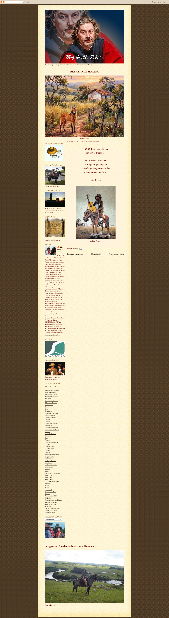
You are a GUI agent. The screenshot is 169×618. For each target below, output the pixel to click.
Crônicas (47, 419)
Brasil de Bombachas (51, 401)
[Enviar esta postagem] (80, 248)
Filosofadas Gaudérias (51, 442)
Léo (61, 247)
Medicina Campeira (51, 465)
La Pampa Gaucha (50, 461)
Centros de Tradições (51, 413)
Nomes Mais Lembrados (52, 473)
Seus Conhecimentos (51, 504)
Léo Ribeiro (48, 463)
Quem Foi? (48, 490)
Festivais (47, 440)
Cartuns (47, 407)
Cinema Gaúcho (50, 415)
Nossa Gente (48, 475)
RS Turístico (48, 498)
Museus (47, 469)
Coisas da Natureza (50, 417)
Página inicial (96, 254)
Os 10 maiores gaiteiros (52, 481)
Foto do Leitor (49, 446)
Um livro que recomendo (52, 508)
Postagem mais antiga (116, 254)
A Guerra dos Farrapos (52, 390)
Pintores (47, 483)
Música (47, 471)
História (47, 452)
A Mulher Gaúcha (50, 392)
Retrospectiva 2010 (51, 496)
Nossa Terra (48, 477)
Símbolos (48, 506)
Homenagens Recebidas (52, 454)
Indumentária (49, 459)
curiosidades (48, 426)
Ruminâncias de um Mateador (54, 500)
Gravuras (47, 450)
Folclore (47, 444)
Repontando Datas (50, 492)
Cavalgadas (48, 411)
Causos (47, 409)
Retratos (47, 494)
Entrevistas (48, 436)
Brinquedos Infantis (51, 403)
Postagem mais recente (75, 254)
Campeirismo (49, 405)
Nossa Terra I (49, 479)
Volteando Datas (50, 512)
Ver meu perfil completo (52, 335)
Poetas (47, 488)
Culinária (47, 421)
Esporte (47, 438)
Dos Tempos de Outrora (52, 430)
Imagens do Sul (49, 457)
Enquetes (47, 432)
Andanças (48, 399)
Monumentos (49, 467)
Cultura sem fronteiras (51, 423)
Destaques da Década (51, 427)
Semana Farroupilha (51, 502)
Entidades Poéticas (50, 434)
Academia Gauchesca (51, 397)
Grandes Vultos (49, 448)
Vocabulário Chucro (51, 510)
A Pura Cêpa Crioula (51, 394)
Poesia (47, 486)
